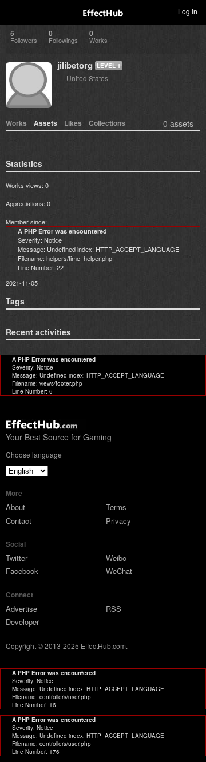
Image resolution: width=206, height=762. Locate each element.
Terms (116, 507)
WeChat (119, 571)
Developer (22, 621)
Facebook (22, 571)
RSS (113, 608)
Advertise (21, 608)
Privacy (118, 520)
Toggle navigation (13, 11)
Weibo (116, 557)
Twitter (16, 557)
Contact (18, 520)
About (15, 507)
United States (87, 78)
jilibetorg (75, 65)
